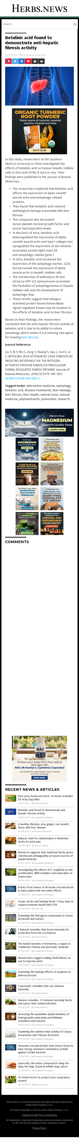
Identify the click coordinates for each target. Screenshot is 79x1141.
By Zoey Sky (37, 909)
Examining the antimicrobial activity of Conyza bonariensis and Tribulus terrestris (44, 1033)
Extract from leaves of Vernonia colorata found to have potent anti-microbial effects (45, 889)
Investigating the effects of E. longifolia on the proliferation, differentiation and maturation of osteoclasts (45, 873)
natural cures (49, 394)
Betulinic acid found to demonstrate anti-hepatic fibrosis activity (42, 812)
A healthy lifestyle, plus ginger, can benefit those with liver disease (43, 826)
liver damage (62, 390)
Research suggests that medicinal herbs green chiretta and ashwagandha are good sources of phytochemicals (45, 856)
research (64, 399)
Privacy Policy (39, 1128)
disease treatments (38, 390)
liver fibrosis (30, 337)
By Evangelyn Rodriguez (43, 817)
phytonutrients (29, 399)
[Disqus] (39, 593)
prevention (48, 399)
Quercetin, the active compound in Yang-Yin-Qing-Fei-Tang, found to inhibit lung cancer (44, 1065)
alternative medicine (41, 386)
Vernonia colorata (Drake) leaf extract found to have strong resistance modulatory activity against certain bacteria (45, 1049)
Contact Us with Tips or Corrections (39, 1115)
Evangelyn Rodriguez (34, 55)
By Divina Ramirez (40, 803)
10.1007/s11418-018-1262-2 (22, 378)
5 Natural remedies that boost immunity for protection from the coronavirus (43, 931)
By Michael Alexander (42, 831)
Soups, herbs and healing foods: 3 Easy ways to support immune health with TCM (45, 903)
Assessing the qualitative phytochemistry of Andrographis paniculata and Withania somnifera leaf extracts (43, 1017)
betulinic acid (14, 390)
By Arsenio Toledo (40, 845)
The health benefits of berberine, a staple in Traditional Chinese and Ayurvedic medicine (44, 945)
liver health (31, 394)
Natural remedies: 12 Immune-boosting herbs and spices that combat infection (45, 1002)
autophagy (63, 386)
